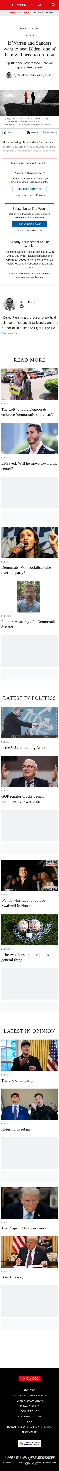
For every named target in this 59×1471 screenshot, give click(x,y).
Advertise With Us (29, 1416)
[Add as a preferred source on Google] (29, 1443)
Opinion (30, 36)
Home (23, 28)
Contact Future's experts (29, 1395)
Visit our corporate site (41, 1459)
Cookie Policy (30, 1411)
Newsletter (51, 133)
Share (10, 133)
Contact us (37, 277)
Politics (34, 28)
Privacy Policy (29, 1406)
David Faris (23, 75)
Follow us (35, 133)
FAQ (29, 1421)
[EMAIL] (22, 306)
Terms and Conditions (29, 1400)
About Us (29, 1390)
